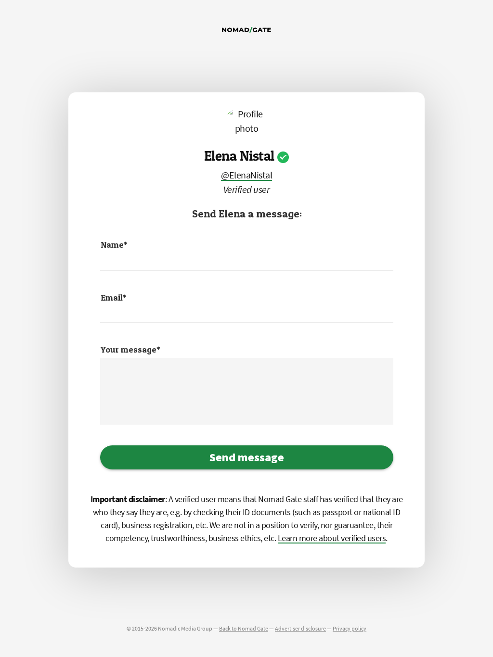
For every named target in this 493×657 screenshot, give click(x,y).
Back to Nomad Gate (243, 628)
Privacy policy (349, 628)
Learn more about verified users (332, 537)
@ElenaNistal (246, 175)
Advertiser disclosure (300, 628)
